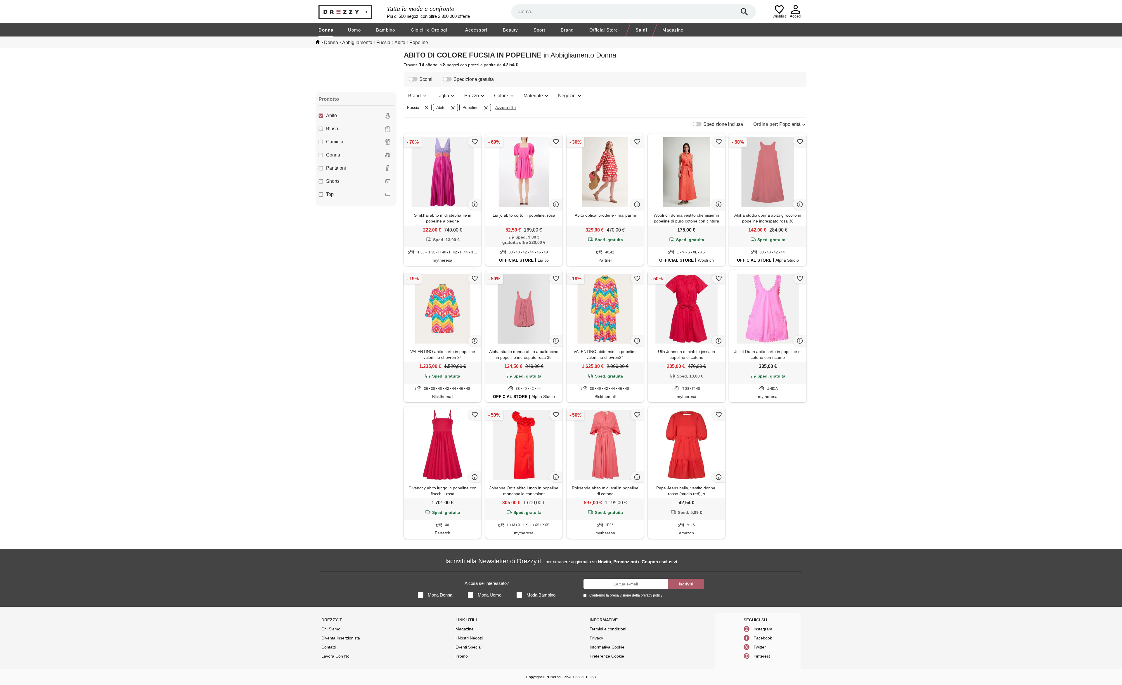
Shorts (333, 181)
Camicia (334, 141)
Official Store (603, 29)
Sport (539, 29)
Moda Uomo (489, 594)
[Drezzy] (351, 12)
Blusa (332, 128)
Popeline (471, 107)
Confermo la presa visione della (625, 595)
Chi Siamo (330, 629)
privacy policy (651, 595)
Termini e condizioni (608, 629)
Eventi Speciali (469, 647)
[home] (318, 42)
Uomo (354, 29)
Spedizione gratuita (473, 79)
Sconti (425, 79)
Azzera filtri (505, 107)
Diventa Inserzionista (340, 638)
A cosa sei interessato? (487, 583)
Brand (567, 29)
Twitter (760, 647)
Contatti (328, 647)
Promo (462, 656)
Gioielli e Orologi (429, 29)
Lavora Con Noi (335, 656)
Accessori (476, 29)
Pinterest (762, 656)
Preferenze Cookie (607, 656)
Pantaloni (336, 168)
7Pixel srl (553, 677)
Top (330, 194)
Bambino (385, 29)
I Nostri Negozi (469, 638)
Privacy (596, 638)
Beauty (510, 29)
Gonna (333, 154)
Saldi (641, 29)
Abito (331, 115)
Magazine (672, 29)
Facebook (763, 638)
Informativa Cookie (607, 647)
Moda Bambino (541, 594)
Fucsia (413, 107)
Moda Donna (440, 594)
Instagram (763, 629)
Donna (325, 29)
